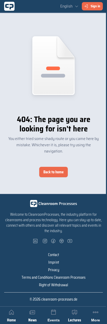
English (66, 6)
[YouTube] (70, 241)
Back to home (53, 172)
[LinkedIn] (37, 241)
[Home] (9, 6)
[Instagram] (45, 241)
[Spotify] (62, 241)
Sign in (95, 6)
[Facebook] (53, 241)
